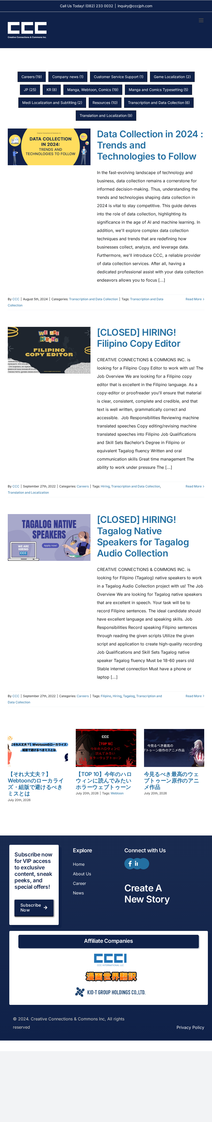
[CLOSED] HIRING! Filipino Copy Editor (138, 338)
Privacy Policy (190, 1027)
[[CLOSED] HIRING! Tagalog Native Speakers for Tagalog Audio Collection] (49, 537)
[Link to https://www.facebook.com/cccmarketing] (130, 863)
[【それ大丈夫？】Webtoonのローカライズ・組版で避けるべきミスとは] (38, 748)
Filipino (106, 696)
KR (52, 89)
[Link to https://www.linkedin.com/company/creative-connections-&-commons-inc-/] (137, 863)
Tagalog (129, 696)
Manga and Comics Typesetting (158, 89)
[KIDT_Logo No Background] (110, 985)
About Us (82, 873)
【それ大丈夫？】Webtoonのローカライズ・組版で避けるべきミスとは (36, 784)
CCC (15, 299)
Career (79, 883)
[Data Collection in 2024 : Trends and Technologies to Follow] (49, 147)
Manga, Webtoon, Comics (92, 89)
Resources (105, 102)
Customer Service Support (119, 76)
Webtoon (117, 793)
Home (79, 864)
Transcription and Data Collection (159, 102)
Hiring (105, 486)
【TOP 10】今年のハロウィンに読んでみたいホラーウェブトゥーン (104, 780)
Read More (194, 299)
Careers (31, 76)
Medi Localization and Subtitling (52, 102)
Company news (68, 76)
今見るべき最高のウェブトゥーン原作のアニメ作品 (171, 780)
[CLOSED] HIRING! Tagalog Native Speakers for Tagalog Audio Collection (143, 536)
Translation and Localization (106, 115)
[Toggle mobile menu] (201, 20)
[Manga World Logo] (111, 973)
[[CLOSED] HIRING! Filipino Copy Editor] (49, 350)
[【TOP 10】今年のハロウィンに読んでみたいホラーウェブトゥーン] (106, 748)
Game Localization (172, 76)
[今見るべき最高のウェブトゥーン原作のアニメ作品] (174, 748)
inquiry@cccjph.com (135, 6)
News (78, 892)
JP (30, 89)
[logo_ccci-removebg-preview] (109, 955)
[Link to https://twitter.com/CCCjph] (143, 863)
